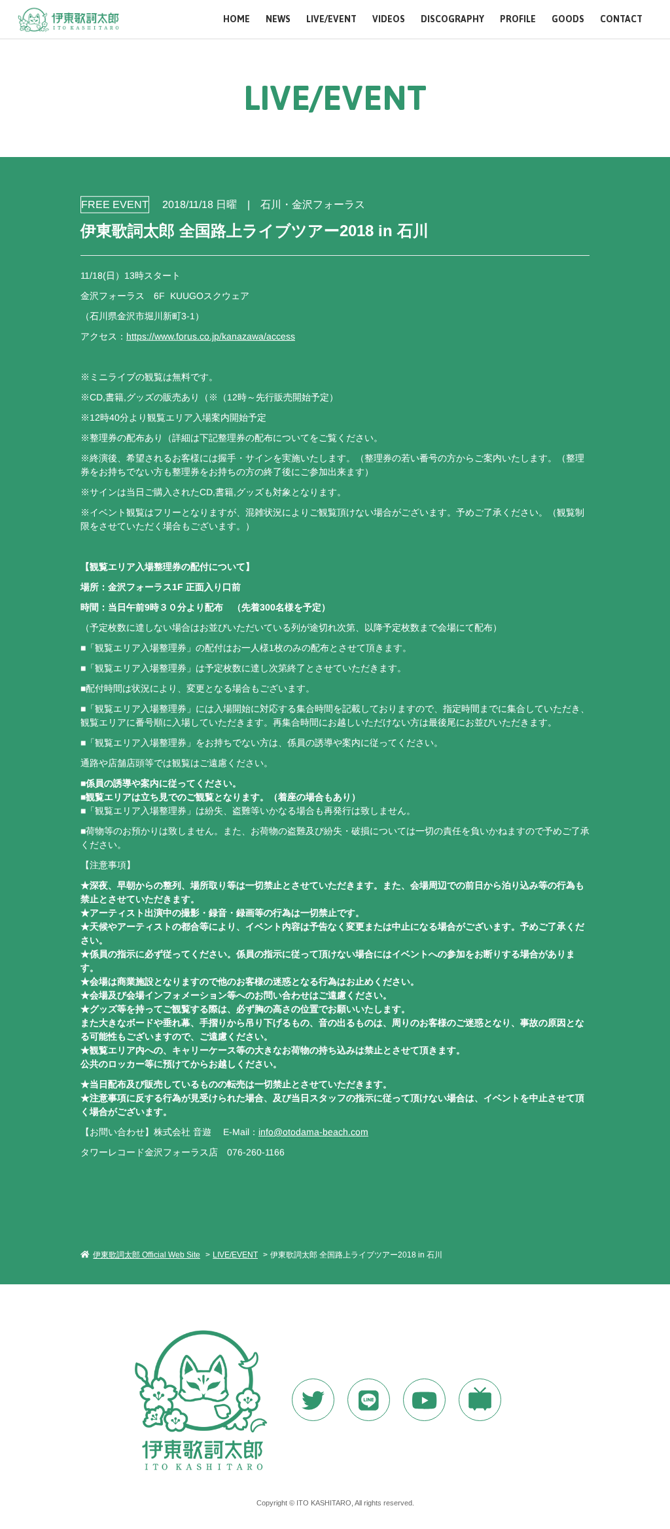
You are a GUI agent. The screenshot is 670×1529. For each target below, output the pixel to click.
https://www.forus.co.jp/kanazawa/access (210, 335)
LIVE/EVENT (331, 19)
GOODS (568, 19)
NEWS (278, 19)
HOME (236, 19)
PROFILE (518, 19)
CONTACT (621, 19)
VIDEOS (388, 19)
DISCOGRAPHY (452, 19)
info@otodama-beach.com (313, 1132)
